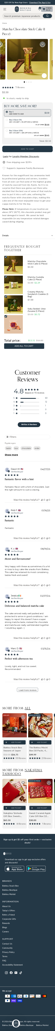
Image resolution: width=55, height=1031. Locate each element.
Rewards (6, 923)
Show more (11, 455)
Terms (4, 956)
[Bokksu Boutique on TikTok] (20, 972)
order (37, 448)
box (16, 448)
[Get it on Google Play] (36, 871)
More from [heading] (16, 708)
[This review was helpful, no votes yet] (42, 500)
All (28, 708)
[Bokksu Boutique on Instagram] (6, 972)
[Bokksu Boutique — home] (23, 9)
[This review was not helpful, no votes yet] (47, 500)
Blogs (4, 927)
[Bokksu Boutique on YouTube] (16, 972)
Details (5, 235)
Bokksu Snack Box (10, 886)
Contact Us (7, 944)
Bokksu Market (9, 894)
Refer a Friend (8, 915)
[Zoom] (44, 75)
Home (4, 23)
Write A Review (29, 424)
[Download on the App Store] (14, 871)
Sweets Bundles (22, 3)
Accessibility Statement (12, 965)
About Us (6, 906)
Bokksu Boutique (9, 890)
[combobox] (27, 16)
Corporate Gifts (9, 919)
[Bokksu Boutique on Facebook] (11, 972)
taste (8, 448)
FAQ (4, 960)
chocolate (26, 448)
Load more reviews (27, 690)
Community (7, 948)
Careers (5, 931)
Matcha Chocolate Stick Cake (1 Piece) (23, 31)
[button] (23, 717)
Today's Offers (8, 910)
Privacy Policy (8, 952)
